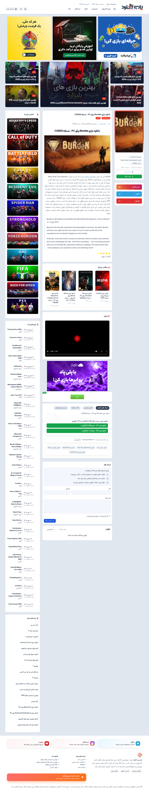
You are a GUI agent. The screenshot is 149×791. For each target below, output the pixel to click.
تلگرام (138, 194)
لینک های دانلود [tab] (103, 408)
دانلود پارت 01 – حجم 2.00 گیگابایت (93, 425)
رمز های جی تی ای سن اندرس (29, 672)
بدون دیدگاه (125, 167)
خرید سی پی (34, 625)
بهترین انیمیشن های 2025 (29, 695)
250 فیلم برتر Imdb (51, 765)
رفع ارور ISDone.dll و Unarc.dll (85, 448)
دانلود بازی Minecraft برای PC (28, 707)
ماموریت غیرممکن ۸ (31, 637)
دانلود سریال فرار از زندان (30, 654)
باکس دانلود (128, 176)
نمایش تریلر (128, 172)
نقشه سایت (81, 767)
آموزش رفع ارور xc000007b (77, 452)
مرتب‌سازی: (62, 529)
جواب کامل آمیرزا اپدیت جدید (29, 689)
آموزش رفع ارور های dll (54, 448)
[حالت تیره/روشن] (25, 9)
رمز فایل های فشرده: (101, 440)
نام (110, 489)
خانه (109, 124)
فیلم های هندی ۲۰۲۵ (31, 660)
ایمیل (68, 489)
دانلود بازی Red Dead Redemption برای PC (24, 713)
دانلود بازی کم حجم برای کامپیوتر (28, 725)
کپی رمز (77, 440)
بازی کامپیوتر (106, 9)
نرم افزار (77, 9)
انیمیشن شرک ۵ (33, 631)
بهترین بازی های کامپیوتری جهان (46, 762)
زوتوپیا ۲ (35, 666)
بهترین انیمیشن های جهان (48, 759)
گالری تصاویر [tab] (88, 408)
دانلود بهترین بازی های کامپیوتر (28, 719)
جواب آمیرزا (53, 767)
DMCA (82, 765)
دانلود (77, 397)
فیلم (85, 9)
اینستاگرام (136, 187)
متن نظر (108, 498)
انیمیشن (95, 9)
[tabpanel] (77, 434)
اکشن (86, 177)
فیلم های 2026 (84, 4)
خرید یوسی (34, 701)
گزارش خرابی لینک (102, 448)
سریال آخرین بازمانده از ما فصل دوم (27, 684)
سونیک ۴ (35, 678)
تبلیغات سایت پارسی (78, 762)
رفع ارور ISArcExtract (68, 448)
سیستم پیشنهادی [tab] (61, 408)
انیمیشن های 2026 (98, 4)
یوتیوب (137, 201)
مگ (69, 9)
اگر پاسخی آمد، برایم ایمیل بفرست (97, 516)
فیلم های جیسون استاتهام (29, 648)
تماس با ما (81, 759)
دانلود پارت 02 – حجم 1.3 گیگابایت (94, 431)
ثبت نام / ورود (10, 9)
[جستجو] (21, 9)
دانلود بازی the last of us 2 (29, 642)
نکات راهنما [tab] (75, 408)
